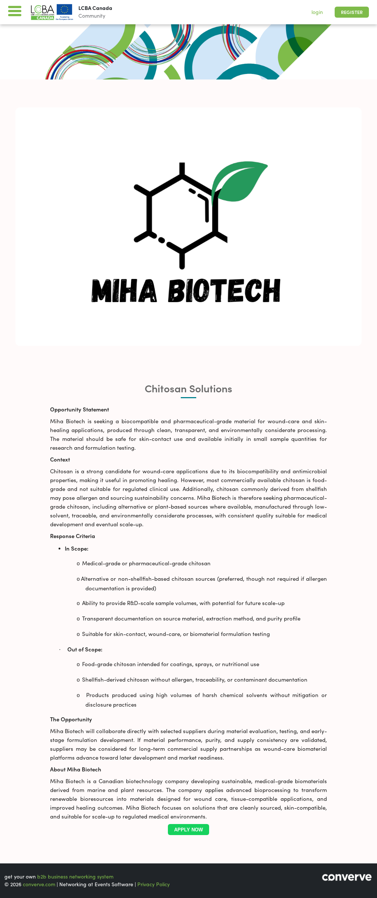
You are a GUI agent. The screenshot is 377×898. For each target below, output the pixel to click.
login (317, 12)
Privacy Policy (153, 884)
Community (91, 16)
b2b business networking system (75, 876)
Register (352, 12)
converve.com (39, 884)
